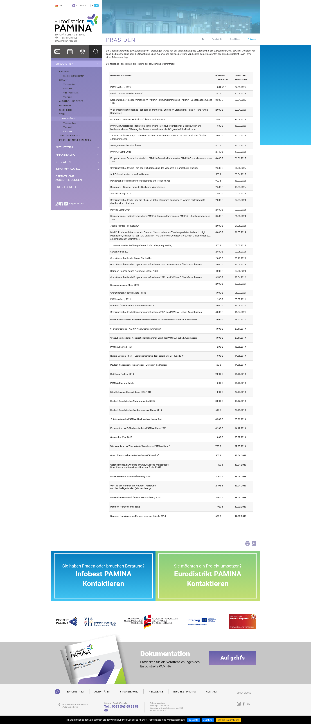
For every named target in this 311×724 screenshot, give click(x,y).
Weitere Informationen (228, 720)
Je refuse (207, 720)
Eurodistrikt (217, 39)
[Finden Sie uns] (82, 51)
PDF (254, 543)
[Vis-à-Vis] (100, 621)
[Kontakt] (57, 51)
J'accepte (193, 720)
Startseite (202, 39)
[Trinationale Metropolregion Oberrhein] (151, 621)
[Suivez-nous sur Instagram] (56, 203)
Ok (95, 51)
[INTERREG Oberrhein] (204, 621)
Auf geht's (232, 657)
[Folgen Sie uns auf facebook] (61, 203)
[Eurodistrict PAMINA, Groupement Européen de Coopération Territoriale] (57, 691)
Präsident (252, 39)
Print (247, 543)
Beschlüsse (235, 39)
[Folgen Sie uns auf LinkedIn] (66, 203)
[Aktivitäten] (70, 51)
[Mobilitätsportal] (242, 621)
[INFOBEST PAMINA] (66, 621)
